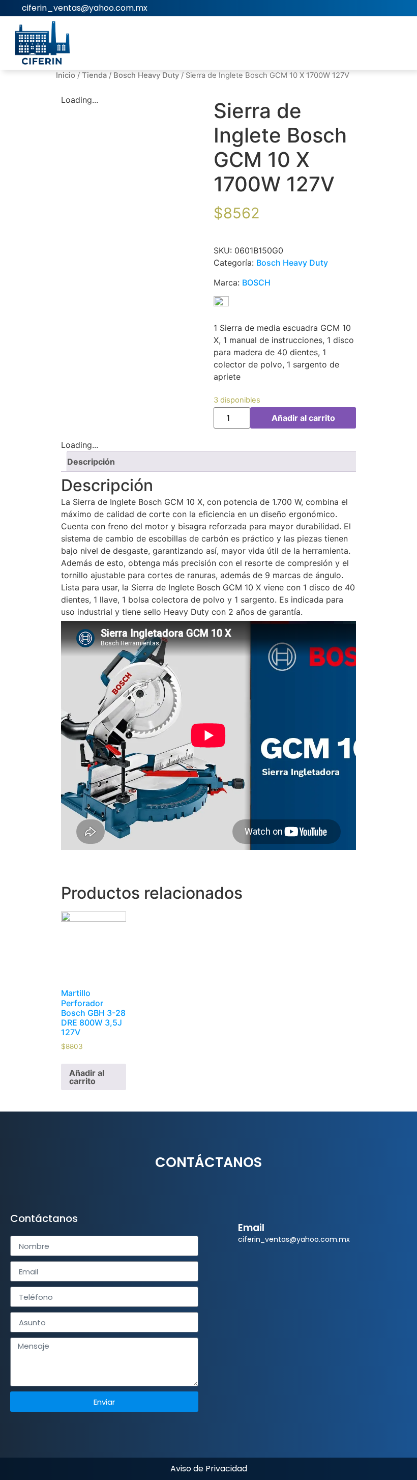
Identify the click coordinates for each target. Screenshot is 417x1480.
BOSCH (256, 282)
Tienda (94, 75)
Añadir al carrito (303, 418)
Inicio (65, 75)
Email (251, 1228)
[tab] (213, 461)
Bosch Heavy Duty (146, 75)
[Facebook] (402, 8)
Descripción (91, 462)
